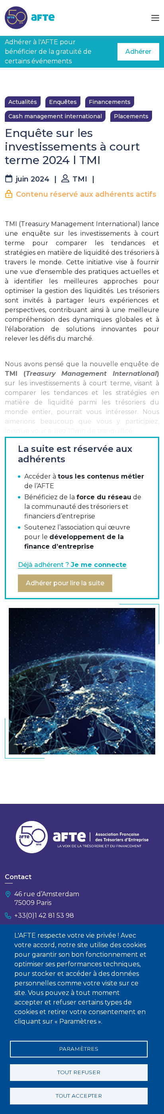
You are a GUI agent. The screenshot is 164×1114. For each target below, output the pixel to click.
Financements (110, 102)
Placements (131, 116)
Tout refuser (78, 1072)
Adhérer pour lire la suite (65, 583)
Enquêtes (63, 102)
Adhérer (138, 51)
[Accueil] (30, 17)
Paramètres (78, 1049)
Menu (155, 18)
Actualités (22, 102)
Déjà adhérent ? (72, 565)
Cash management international (55, 116)
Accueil (15, 79)
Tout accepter (79, 1096)
